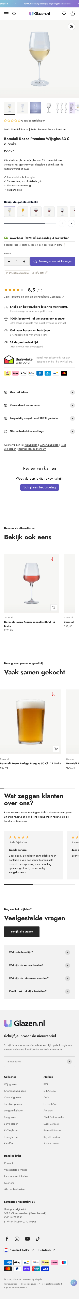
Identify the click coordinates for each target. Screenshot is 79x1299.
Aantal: (8, 253)
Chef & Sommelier (54, 1117)
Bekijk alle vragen (22, 931)
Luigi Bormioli (51, 1124)
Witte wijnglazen (49, 445)
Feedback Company (15, 821)
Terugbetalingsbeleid (52, 1283)
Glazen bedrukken (14, 1189)
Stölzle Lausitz (51, 1143)
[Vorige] (62, 223)
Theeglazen (11, 1137)
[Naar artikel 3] (35, 108)
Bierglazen (10, 1117)
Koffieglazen (11, 1130)
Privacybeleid (10, 1283)
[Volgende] (71, 223)
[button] (12, 121)
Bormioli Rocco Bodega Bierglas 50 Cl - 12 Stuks (30, 763)
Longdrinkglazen (13, 1110)
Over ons (9, 1183)
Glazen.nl (8, 617)
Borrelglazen (11, 1124)
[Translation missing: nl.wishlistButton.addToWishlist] (52, 558)
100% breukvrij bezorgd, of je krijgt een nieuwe (45, 3)
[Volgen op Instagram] (17, 1239)
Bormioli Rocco (19, 129)
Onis (46, 1097)
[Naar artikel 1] (9, 108)
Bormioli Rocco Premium (52, 129)
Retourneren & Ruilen (16, 1176)
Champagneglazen (15, 1091)
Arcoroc (48, 1110)
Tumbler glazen (13, 1104)
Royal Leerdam (52, 1137)
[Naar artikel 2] (22, 108)
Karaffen (9, 1143)
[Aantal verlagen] (9, 261)
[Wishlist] (64, 14)
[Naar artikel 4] (48, 108)
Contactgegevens (29, 1283)
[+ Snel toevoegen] (53, 607)
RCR (46, 1084)
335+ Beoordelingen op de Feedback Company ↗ (34, 297)
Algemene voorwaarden (15, 1287)
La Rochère (50, 1104)
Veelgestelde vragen (16, 1170)
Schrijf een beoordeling (39, 487)
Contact (8, 1163)
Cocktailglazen (12, 1097)
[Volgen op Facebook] (7, 1239)
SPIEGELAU (50, 1091)
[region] (39, 212)
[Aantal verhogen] (24, 261)
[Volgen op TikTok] (38, 1239)
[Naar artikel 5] (61, 108)
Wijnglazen (31, 445)
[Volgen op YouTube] (27, 1239)
